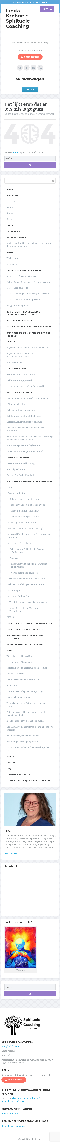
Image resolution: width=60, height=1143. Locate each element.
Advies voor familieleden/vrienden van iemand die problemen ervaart (29, 244)
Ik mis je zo (12, 685)
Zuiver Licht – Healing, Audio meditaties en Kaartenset (23, 313)
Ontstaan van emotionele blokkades (24, 416)
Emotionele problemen (20, 392)
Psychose (13, 558)
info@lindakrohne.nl (11, 1046)
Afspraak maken (16, 237)
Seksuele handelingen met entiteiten (26, 584)
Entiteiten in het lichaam (20, 543)
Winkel (11, 252)
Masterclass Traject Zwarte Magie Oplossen (28, 294)
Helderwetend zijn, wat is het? (21, 380)
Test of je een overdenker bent (26, 629)
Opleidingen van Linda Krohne (24, 270)
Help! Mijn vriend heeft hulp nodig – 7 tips (27, 668)
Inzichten (12, 195)
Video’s (11, 757)
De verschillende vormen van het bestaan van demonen (30, 536)
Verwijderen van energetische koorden (28, 602)
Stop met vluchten (16, 404)
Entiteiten (11, 487)
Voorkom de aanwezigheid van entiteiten (25, 636)
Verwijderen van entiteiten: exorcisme (26, 579)
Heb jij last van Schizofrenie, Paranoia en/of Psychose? (27, 550)
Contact (12, 763)
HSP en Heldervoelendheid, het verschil (25, 386)
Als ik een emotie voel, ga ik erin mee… (25, 721)
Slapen (10, 207)
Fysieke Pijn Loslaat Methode (21, 475)
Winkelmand (13, 258)
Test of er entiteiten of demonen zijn (29, 623)
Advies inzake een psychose (24, 573)
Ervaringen (13, 231)
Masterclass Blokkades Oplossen (22, 276)
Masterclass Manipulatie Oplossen (23, 300)
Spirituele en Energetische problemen (29, 481)
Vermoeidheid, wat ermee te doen (23, 736)
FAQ (9, 768)
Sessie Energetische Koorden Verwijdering (23, 609)
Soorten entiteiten (16, 493)
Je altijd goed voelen (16, 469)
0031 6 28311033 (31, 57)
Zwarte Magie (13, 590)
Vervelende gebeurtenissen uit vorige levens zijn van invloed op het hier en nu (30, 438)
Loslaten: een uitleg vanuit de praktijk (25, 691)
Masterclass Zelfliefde (17, 288)
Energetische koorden (18, 596)
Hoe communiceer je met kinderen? (25, 451)
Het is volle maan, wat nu (18, 697)
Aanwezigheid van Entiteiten (22, 522)
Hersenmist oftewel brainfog (21, 463)
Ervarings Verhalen (18, 775)
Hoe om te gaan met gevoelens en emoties (27, 398)
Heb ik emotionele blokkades (21, 410)
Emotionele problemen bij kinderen (24, 445)
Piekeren (11, 201)
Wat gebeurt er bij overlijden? (25, 517)
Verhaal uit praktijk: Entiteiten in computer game (27, 704)
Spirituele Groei (16, 368)
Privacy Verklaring (15, 362)
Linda (10, 225)
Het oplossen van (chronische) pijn (23, 680)
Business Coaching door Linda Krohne (29, 327)
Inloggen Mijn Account (20, 321)
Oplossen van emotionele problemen (24, 422)
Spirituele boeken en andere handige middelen (29, 334)
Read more (10, 853)
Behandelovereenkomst (13, 1126)
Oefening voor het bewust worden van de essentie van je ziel (26, 713)
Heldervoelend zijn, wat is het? (21, 374)
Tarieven (12, 342)
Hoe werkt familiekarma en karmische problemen (25, 429)
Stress (10, 213)
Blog (10, 650)
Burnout (10, 219)
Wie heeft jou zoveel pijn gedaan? (23, 742)
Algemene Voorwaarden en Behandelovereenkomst (20, 355)
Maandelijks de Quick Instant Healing (29, 781)
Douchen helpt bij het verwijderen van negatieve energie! (30, 728)
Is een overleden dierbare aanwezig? (28, 505)
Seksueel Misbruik (15, 674)
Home (15, 152)
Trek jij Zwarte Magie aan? (19, 662)
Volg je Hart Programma (18, 305)
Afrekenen (12, 264)
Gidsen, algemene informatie (25, 511)
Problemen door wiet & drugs (25, 644)
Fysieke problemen (18, 457)
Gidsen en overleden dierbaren (24, 499)
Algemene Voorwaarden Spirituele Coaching (28, 348)
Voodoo (10, 617)
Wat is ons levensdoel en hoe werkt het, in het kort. (28, 749)
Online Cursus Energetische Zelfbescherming (28, 282)
